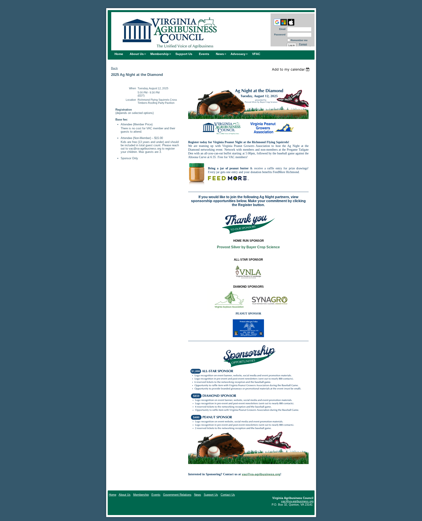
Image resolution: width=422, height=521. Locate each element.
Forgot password (305, 45)
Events (204, 54)
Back (114, 68)
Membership (159, 54)
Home (119, 54)
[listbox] (291, 69)
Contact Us (228, 494)
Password (279, 34)
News (220, 54)
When (132, 88)
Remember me (299, 40)
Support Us (183, 54)
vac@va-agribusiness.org (297, 501)
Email (282, 29)
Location (131, 99)
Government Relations (177, 494)
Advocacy (238, 54)
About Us (137, 54)
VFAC (256, 54)
